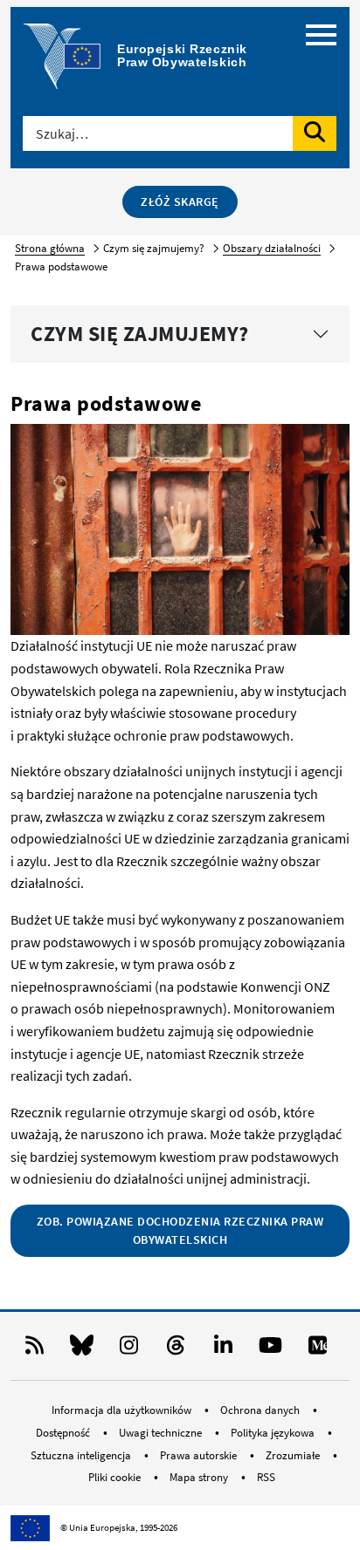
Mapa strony (200, 1477)
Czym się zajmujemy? (140, 333)
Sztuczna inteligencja (82, 1455)
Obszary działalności (272, 248)
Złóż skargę (180, 201)
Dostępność (64, 1432)
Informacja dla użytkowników (123, 1410)
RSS (266, 1477)
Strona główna (50, 248)
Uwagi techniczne (161, 1432)
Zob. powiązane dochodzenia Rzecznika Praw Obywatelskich (180, 1230)
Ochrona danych (261, 1410)
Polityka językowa (274, 1432)
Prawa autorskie (199, 1455)
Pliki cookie (115, 1477)
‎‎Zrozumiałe (294, 1455)
